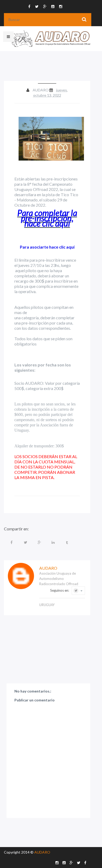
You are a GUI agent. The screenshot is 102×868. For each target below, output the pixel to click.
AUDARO (42, 852)
